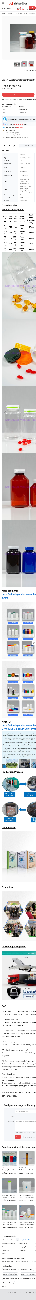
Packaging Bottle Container (11, 1278)
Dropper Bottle (23, 1243)
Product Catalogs (28, 1240)
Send (17, 1137)
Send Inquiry (18, 95)
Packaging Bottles (24, 1247)
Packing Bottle (23, 13)
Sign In (5, 137)
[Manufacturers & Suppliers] (18, 3)
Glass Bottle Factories (26, 1269)
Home (3, 13)
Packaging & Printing (12, 13)
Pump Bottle (22, 1250)
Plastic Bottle (32, 13)
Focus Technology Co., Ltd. (23, 1292)
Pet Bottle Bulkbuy (8, 1283)
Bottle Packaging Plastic (10, 1274)
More (3, 1253)
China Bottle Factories (9, 1269)
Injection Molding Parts (8, 1243)
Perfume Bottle (6, 1250)
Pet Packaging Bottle (29, 1278)
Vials (3, 1247)
